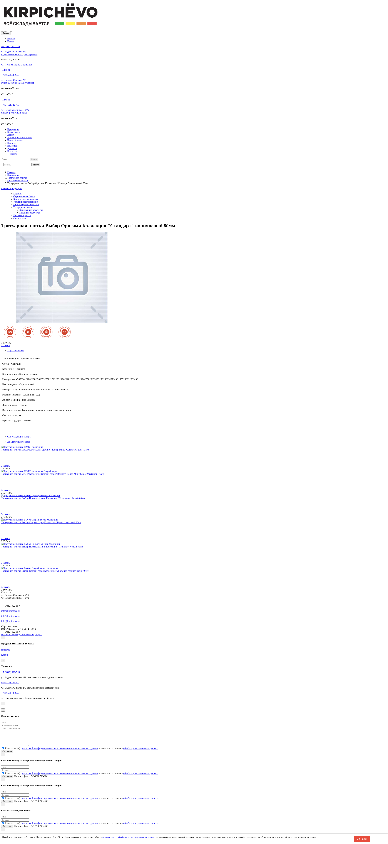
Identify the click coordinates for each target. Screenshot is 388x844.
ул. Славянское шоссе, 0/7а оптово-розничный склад (15, 111)
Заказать (5, 345)
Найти (34, 159)
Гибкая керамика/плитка (26, 204)
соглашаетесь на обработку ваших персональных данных (128, 837)
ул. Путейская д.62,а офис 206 (16, 64)
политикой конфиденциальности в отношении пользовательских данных (60, 748)
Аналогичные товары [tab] (18, 441)
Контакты (12, 151)
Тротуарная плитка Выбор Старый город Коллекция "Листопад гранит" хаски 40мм (45, 571)
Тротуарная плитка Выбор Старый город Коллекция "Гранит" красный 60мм (41, 522)
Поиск (12, 154)
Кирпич (17, 193)
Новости (11, 143)
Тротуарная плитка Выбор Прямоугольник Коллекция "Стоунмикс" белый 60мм (43, 498)
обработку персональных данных (140, 748)
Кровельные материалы (25, 199)
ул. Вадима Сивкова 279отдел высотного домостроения (17, 81)
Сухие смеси (20, 218)
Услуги (38, 634)
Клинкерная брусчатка (31, 210)
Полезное (12, 145)
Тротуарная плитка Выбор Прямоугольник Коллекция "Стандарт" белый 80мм (42, 546)
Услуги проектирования (19, 137)
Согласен (362, 838)
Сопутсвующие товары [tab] (19, 436)
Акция (10, 134)
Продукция (13, 129)
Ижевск (11, 38)
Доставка (12, 148)
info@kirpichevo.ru (10, 611)
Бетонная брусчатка (29, 212)
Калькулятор (13, 132)
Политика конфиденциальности (17, 634)
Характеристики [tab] (15, 350)
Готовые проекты (22, 215)
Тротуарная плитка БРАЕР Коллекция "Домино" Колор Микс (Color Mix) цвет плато (45, 449)
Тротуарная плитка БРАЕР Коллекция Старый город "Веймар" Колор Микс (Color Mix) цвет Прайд (52, 474)
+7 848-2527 (10, 75)
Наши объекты (15, 140)
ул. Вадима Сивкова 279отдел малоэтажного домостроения (19, 53)
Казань (10, 41)
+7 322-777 (10, 104)
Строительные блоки (24, 196)
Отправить (7, 751)
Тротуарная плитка (23, 207)
